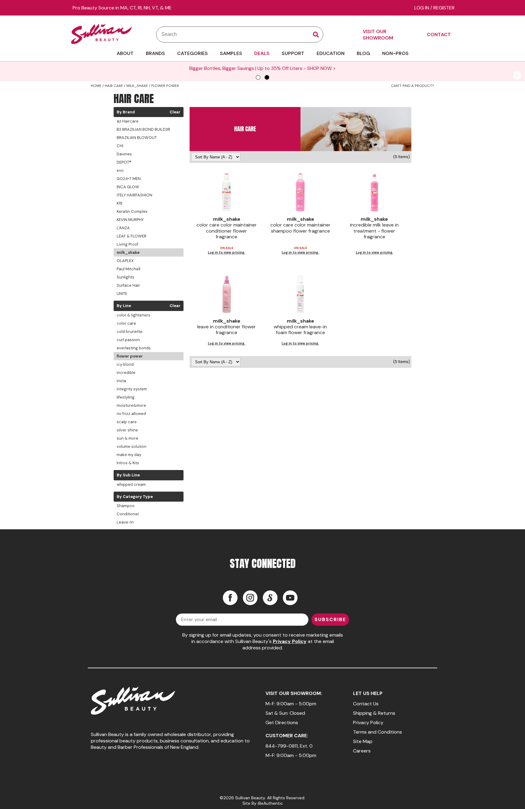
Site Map (362, 741)
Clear (175, 112)
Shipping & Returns (374, 713)
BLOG (363, 53)
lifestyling (126, 397)
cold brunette (129, 331)
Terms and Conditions (377, 732)
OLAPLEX (125, 260)
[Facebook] (230, 597)
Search (316, 35)
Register (444, 8)
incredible (126, 372)
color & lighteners (133, 315)
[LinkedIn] (270, 597)
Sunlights (125, 277)
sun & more (127, 438)
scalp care (127, 421)
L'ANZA (123, 227)
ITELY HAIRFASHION (134, 195)
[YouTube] (290, 597)
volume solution (131, 446)
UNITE (122, 293)
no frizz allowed (131, 413)
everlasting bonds (134, 348)
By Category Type (135, 497)
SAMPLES (231, 53)
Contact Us (366, 703)
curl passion (128, 339)
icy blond (125, 364)
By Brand (126, 112)
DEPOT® (124, 162)
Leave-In (125, 522)
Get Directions (282, 722)
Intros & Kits (128, 462)
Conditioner (128, 514)
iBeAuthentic (270, 803)
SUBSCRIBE (330, 619)
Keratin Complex (132, 211)
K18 (119, 203)
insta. (122, 380)
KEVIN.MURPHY (130, 219)
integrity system (132, 389)
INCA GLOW (128, 186)
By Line (124, 306)
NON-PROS (395, 53)
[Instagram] (250, 597)
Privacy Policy (290, 641)
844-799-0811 (282, 746)
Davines (124, 154)
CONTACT (439, 34)
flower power (130, 356)
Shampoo (126, 505)
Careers (362, 751)
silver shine (127, 430)
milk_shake (128, 252)
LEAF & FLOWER (131, 236)
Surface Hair (128, 285)
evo (120, 170)
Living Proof (127, 244)
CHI (120, 145)
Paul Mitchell (128, 268)
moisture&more (131, 405)
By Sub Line (128, 475)
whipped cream (131, 484)
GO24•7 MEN (129, 178)
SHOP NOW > (321, 68)
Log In (422, 8)
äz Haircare (128, 121)
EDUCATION (331, 53)
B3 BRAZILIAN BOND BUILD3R (143, 129)
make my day (129, 454)
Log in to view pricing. (226, 252)
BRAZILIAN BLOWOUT (137, 137)
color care (126, 323)
